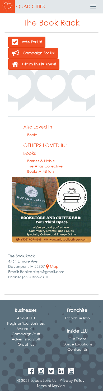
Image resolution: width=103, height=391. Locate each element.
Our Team (77, 338)
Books (32, 134)
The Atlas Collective (45, 166)
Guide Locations (77, 344)
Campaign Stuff (26, 333)
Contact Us (77, 349)
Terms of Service (51, 385)
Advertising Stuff (26, 339)
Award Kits (25, 328)
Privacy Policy (72, 380)
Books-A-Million (40, 171)
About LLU (26, 318)
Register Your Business (26, 323)
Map (54, 266)
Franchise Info (77, 318)
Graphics (26, 344)
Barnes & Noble (41, 161)
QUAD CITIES (30, 6)
